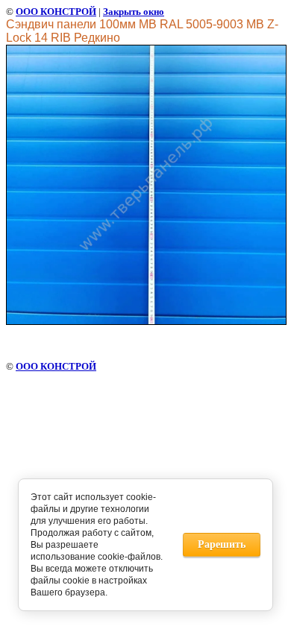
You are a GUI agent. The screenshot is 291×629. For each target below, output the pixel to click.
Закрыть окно (133, 11)
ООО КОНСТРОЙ (56, 11)
